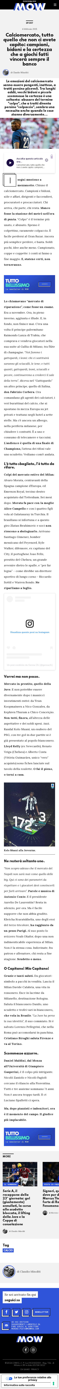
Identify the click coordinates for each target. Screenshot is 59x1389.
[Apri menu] (55, 5)
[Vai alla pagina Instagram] (33, 1350)
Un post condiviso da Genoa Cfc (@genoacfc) (30, 665)
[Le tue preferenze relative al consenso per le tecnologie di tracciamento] (53, 1383)
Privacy (35, 1370)
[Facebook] (6, 1312)
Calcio (8, 1250)
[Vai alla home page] (29, 6)
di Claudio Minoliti (19, 72)
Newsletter (41, 1312)
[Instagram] (26, 1312)
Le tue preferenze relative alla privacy (32, 1378)
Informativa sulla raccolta (19, 1385)
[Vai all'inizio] (29, 1339)
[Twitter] (16, 1312)
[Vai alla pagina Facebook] (26, 1350)
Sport (29, 23)
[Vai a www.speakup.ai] (52, 157)
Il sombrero (10, 1184)
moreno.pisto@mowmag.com (25, 1328)
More (7, 1156)
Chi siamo (25, 1370)
